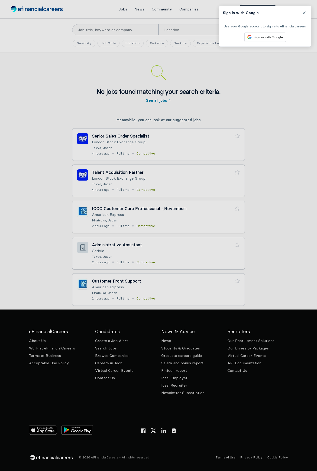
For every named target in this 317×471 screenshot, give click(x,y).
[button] (158, 235)
